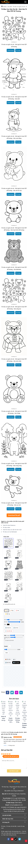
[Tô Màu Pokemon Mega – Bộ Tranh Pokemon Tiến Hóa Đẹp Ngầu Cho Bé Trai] (24, 711)
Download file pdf (14, 515)
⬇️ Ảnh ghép (16, 662)
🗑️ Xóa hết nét (8, 631)
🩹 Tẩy (11, 610)
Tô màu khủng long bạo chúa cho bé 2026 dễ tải (17, 720)
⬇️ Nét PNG (8, 662)
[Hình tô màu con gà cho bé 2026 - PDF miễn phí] (3, 708)
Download (10, 50)
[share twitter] (12, 692)
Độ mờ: (5, 621)
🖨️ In (14, 659)
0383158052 (18, 802)
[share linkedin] (21, 692)
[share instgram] (16, 692)
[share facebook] (7, 692)
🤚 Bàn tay (7, 614)
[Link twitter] (19, 839)
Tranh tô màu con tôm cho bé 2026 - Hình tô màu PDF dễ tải (10, 720)
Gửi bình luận (14, 771)
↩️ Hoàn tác (8, 627)
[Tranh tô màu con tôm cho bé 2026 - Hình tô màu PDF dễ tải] (10, 709)
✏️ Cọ (6, 610)
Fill (18, 610)
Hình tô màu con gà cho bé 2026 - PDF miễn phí (3, 718)
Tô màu (18, 50)
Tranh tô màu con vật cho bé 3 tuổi (12, 529)
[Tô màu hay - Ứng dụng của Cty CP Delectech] (5, 2)
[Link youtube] (12, 839)
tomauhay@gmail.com (16, 805)
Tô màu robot (6, 527)
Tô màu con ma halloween (10, 532)
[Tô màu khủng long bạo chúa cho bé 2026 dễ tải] (17, 709)
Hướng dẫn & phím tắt (10, 604)
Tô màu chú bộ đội (11, 826)
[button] (8, 543)
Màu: (5, 624)
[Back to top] (26, 840)
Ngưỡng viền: (7, 638)
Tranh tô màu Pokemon (9, 525)
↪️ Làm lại (15, 627)
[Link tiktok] (15, 839)
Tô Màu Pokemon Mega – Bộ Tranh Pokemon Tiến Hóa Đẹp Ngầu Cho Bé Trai (24, 725)
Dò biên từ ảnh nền (9, 640)
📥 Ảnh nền (8, 659)
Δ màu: (15, 635)
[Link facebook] (8, 839)
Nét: (5, 619)
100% (6, 652)
